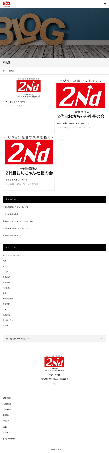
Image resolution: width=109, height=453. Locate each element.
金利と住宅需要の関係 (15, 101)
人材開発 (6, 288)
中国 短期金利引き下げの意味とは (73, 123)
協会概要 (7, 398)
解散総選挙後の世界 (10, 236)
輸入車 (5, 326)
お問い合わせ (9, 438)
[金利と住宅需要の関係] (28, 87)
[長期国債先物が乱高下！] (28, 155)
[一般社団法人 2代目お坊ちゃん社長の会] (7, 4)
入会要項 (7, 403)
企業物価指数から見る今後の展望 (15, 207)
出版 (5, 427)
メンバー (7, 433)
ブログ (6, 421)
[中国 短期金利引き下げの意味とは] (80, 98)
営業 (4, 293)
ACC (5, 261)
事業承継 (6, 277)
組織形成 (6, 315)
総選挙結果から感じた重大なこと (15, 228)
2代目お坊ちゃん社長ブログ (79, 128)
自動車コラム (8, 320)
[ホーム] (4, 71)
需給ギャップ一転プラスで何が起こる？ (18, 221)
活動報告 (7, 409)
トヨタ (5, 266)
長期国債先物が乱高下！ (16, 180)
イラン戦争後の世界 (10, 214)
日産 (4, 309)
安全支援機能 (8, 299)
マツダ (5, 272)
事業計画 (20, 106)
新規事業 (6, 304)
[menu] (105, 4)
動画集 (6, 415)
